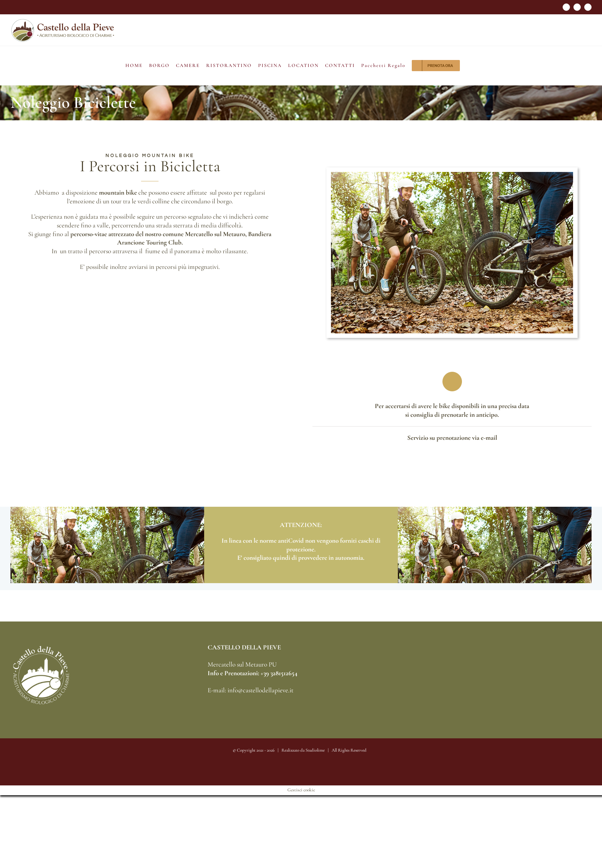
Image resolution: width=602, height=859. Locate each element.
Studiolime (315, 750)
